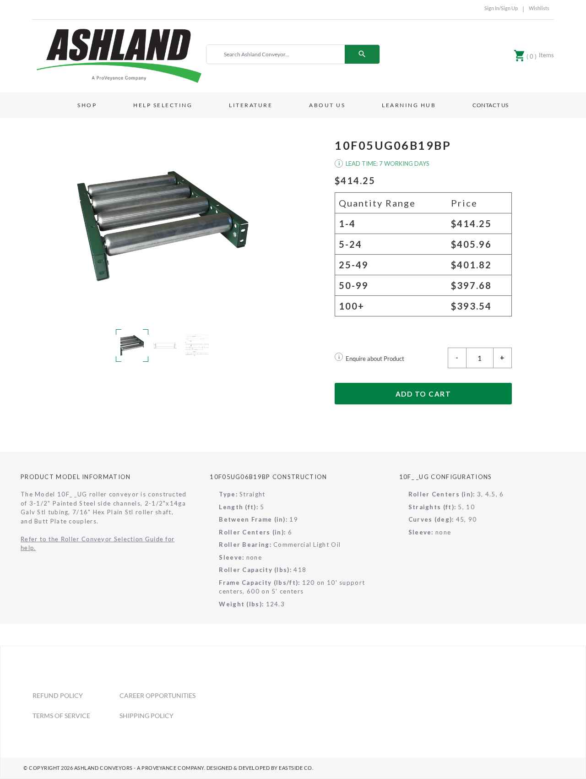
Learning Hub (409, 105)
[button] (162, 226)
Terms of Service (61, 715)
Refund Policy (58, 695)
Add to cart (423, 394)
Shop (87, 105)
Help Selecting (162, 105)
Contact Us (490, 105)
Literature (250, 105)
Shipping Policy (146, 715)
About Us (327, 105)
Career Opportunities (157, 695)
